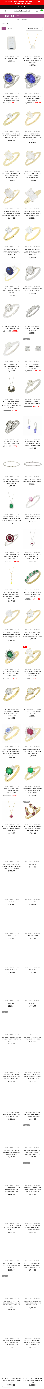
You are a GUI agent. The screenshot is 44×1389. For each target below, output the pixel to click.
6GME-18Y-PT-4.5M (11, 969)
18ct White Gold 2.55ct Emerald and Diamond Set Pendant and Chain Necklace (11, 519)
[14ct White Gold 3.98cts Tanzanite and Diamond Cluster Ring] (32, 80)
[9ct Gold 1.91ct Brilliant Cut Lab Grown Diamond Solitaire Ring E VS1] (32, 1285)
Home (17, 19)
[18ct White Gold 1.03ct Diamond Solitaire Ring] (32, 386)
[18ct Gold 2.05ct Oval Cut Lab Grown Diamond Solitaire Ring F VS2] (11, 158)
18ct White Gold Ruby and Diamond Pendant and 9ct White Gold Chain (32, 556)
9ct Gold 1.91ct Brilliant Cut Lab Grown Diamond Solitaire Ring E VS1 (32, 1303)
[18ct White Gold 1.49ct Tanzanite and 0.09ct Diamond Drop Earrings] (32, 426)
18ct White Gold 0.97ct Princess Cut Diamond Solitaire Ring (11, 366)
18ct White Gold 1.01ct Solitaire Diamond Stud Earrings (33, 366)
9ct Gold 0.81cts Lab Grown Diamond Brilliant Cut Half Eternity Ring (32, 1114)
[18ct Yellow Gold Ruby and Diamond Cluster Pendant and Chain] (11, 811)
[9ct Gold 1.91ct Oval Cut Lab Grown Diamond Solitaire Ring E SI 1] (11, 1325)
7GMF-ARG (32, 1003)
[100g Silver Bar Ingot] (11, 43)
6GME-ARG (32, 969)
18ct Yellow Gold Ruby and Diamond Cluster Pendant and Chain (11, 828)
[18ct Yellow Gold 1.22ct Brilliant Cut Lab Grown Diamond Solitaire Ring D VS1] (32, 616)
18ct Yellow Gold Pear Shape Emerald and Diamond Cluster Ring (32, 791)
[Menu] (2, 11)
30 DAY (21, 16)
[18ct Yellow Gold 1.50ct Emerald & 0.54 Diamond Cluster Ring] (11, 656)
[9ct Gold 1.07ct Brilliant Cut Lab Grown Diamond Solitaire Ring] (11, 1248)
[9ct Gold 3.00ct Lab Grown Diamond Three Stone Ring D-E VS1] (32, 1363)
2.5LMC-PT (32, 864)
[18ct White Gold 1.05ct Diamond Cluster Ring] (11, 426)
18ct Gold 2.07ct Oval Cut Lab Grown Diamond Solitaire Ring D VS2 (33, 175)
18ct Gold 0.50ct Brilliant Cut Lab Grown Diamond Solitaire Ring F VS (11, 136)
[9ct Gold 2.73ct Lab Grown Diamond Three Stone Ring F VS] (11, 1363)
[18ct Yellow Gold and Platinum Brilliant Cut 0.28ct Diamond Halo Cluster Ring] (11, 694)
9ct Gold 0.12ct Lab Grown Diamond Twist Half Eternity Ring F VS (11, 1039)
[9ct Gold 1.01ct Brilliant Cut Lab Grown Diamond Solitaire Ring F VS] (32, 1172)
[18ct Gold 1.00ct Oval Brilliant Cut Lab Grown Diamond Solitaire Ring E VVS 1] (32, 118)
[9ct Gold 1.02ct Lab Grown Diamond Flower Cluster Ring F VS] (11, 1210)
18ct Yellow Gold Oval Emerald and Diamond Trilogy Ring (11, 791)
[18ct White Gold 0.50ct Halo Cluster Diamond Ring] (32, 273)
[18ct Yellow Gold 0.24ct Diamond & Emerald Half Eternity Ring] (32, 577)
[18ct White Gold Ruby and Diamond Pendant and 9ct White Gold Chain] (32, 539)
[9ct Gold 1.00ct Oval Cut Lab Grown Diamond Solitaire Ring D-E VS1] (32, 1134)
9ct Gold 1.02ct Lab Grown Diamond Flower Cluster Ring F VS (11, 1227)
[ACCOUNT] (37, 11)
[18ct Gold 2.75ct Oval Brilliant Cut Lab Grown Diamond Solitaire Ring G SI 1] (11, 196)
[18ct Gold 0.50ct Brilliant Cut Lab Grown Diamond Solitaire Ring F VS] (11, 118)
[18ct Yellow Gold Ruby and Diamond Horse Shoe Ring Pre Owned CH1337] (32, 811)
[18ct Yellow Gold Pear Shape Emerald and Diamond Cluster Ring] (32, 773)
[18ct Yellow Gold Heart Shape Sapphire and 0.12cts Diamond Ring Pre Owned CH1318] (11, 733)
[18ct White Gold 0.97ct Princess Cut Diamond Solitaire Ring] (11, 348)
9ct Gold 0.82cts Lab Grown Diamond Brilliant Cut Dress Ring (11, 1152)
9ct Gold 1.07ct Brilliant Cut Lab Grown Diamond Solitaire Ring (11, 1265)
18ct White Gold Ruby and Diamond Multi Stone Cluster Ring (11, 556)
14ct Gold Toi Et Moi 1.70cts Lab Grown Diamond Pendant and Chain (32, 60)
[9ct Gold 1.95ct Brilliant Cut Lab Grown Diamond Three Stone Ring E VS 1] (32, 1325)
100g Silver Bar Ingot (11, 58)
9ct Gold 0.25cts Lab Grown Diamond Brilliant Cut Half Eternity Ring (11, 1077)
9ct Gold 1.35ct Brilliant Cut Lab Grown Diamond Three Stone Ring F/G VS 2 (32, 1265)
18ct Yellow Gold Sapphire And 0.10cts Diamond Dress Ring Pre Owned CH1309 (11, 866)
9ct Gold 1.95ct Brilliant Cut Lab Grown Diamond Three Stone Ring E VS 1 (32, 1343)
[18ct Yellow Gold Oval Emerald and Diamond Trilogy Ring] (11, 773)
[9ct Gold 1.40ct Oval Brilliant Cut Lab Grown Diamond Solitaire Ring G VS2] (11, 1285)
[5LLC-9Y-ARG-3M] (11, 920)
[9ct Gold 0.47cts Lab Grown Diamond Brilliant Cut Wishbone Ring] (11, 1097)
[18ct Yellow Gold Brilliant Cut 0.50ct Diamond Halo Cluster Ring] (32, 694)
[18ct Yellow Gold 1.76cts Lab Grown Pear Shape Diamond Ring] (32, 656)
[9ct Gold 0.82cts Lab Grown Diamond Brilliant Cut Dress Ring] (11, 1134)
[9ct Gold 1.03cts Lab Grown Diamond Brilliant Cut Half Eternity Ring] (32, 1210)
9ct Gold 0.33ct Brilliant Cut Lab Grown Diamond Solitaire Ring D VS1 (32, 1077)
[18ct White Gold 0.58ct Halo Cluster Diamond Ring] (11, 311)
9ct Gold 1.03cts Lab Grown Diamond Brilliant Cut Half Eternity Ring (32, 1227)
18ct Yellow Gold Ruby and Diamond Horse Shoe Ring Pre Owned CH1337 (33, 828)
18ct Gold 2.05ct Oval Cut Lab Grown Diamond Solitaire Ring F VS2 (11, 175)
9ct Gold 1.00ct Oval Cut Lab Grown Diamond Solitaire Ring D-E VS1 (32, 1152)
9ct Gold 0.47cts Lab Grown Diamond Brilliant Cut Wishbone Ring (11, 1114)
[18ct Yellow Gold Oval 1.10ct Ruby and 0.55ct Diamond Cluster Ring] (32, 733)
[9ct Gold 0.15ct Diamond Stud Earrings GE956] (32, 1021)
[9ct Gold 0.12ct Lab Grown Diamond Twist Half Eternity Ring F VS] (11, 1021)
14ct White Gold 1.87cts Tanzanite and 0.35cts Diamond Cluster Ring (11, 98)
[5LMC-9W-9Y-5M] (32, 920)
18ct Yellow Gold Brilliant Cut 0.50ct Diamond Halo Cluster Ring (33, 711)
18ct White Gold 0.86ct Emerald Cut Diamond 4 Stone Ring (33, 328)
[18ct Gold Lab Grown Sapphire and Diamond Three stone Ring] (11, 273)
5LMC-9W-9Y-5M (32, 936)
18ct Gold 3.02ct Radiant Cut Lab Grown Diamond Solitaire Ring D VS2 (32, 213)
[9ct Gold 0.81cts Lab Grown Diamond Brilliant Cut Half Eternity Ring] (32, 1097)
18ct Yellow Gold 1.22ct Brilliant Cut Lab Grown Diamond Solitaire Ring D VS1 (32, 634)
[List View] (11, 28)
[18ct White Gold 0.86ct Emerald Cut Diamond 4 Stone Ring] (32, 311)
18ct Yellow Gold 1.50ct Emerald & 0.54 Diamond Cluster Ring (11, 674)
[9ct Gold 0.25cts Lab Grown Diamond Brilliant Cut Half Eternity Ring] (11, 1059)
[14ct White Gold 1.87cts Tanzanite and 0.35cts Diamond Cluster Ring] (11, 80)
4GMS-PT (33, 902)
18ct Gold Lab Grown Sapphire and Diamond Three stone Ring (11, 291)
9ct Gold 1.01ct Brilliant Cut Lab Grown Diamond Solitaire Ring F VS (32, 1190)
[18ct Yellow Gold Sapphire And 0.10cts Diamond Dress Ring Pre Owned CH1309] (11, 848)
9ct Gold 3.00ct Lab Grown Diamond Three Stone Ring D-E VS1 (32, 1380)
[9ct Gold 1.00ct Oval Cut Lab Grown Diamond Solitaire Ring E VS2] (11, 1172)
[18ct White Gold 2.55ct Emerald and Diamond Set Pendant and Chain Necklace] (11, 501)
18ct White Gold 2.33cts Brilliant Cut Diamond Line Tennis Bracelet (11, 481)
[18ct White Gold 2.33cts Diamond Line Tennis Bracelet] (32, 463)
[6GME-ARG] (32, 954)
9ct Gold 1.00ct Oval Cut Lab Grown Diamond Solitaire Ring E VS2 (11, 1190)
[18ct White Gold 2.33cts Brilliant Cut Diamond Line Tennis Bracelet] (11, 463)
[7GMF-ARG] (32, 988)
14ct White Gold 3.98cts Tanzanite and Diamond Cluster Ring (32, 98)
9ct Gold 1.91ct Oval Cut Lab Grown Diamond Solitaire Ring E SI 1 (11, 1343)
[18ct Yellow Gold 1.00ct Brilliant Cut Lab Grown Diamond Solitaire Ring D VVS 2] (11, 616)
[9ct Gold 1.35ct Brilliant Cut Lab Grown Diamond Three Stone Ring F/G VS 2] (32, 1248)
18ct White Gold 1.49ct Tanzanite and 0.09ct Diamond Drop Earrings (33, 443)
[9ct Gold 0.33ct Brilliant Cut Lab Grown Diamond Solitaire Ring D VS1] (32, 1059)
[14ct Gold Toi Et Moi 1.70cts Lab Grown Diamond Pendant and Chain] (32, 43)
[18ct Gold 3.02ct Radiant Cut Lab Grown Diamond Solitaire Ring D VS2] (32, 196)
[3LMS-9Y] (11, 886)
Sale (25, 647)
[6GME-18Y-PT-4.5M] (11, 954)
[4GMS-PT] (32, 886)
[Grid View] (8, 28)
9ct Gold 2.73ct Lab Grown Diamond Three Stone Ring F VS (11, 1380)
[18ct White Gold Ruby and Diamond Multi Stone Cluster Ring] (11, 539)
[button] (40, 11)
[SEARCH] (6, 11)
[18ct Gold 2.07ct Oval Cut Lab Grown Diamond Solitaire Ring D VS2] (32, 158)
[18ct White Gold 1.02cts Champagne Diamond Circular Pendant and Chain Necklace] (11, 386)
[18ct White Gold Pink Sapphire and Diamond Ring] (32, 501)
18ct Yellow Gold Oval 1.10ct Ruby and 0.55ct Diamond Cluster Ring (32, 751)
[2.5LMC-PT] (32, 848)
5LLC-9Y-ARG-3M (11, 936)
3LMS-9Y (11, 902)
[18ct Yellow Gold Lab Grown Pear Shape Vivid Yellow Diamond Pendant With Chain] (11, 577)
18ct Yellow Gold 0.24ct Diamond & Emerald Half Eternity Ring (32, 594)
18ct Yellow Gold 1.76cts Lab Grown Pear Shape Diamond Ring (32, 674)
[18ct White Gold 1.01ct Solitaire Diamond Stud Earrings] (32, 348)
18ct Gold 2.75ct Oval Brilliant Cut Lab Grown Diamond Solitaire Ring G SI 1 (11, 213)
